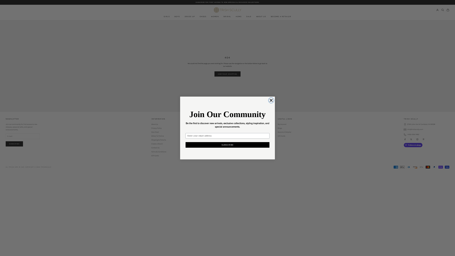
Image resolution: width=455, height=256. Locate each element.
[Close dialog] (271, 100)
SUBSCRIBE (228, 145)
